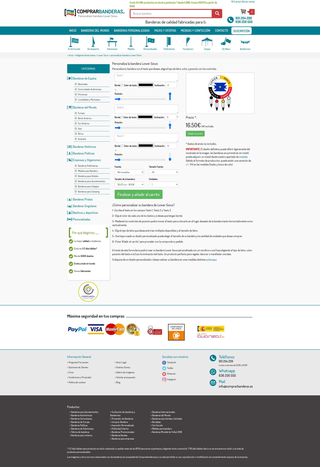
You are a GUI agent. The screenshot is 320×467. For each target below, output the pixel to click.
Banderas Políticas (83, 153)
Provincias (82, 94)
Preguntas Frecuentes (78, 362)
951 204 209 (244, 18)
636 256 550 (244, 21)
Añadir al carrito (195, 133)
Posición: (119, 93)
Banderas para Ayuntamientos (91, 181)
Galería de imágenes (125, 372)
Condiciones (74, 377)
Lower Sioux (102, 55)
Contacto (221, 30)
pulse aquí (211, 259)
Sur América (83, 123)
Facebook (171, 362)
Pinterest (170, 373)
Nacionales (83, 84)
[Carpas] (207, 41)
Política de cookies (77, 382)
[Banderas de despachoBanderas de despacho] (93, 41)
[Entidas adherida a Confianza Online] (176, 332)
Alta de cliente (248, 1)
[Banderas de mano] (226, 41)
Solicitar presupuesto (125, 377)
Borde (117, 85)
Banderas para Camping (88, 191)
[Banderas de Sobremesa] (112, 41)
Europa (81, 113)
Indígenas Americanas (85, 55)
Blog (118, 382)
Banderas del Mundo (85, 107)
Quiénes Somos (123, 367)
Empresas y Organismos (87, 160)
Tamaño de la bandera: (125, 179)
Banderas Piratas (83, 199)
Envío (71, 372)
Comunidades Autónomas (89, 89)
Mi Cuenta (235, 1)
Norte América (84, 118)
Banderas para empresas (123, 438)
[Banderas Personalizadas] (150, 41)
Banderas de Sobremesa (82, 428)
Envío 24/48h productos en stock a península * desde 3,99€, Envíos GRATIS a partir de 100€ (173, 4)
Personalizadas (81, 219)
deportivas (92, 212)
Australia (82, 138)
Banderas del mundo (95, 30)
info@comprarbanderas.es (236, 386)
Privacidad (86, 377)
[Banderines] (245, 41)
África (80, 133)
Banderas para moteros (81, 435)
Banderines (115, 415)
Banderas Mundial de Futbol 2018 (167, 432)
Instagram (171, 379)
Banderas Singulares (84, 206)
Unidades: (153, 179)
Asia (80, 128)
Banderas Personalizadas (132, 30)
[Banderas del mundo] (74, 41)
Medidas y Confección (195, 30)
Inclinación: (160, 85)
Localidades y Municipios (89, 99)
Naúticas (78, 212)
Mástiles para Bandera (88, 170)
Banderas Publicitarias (88, 165)
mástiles (243, 156)
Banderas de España (84, 78)
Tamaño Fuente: (156, 166)
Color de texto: (130, 85)
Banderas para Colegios (88, 186)
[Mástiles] (131, 41)
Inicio (72, 30)
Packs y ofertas (165, 30)
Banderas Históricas (84, 146)
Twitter (170, 368)
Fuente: (118, 166)
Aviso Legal (121, 362)
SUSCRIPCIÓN (241, 31)
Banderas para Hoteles (88, 176)
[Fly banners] (188, 41)
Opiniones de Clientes (78, 367)
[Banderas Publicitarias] (169, 41)
